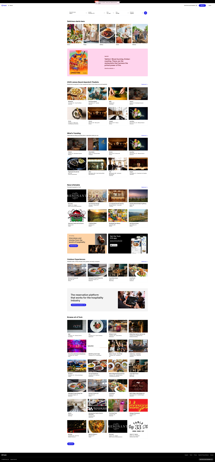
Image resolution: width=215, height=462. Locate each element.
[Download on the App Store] (118, 245)
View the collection (109, 68)
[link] (76, 96)
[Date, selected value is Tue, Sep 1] (113, 13)
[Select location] (104, 13)
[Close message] (118, 3)
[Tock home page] (4, 5)
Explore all (143, 84)
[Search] (145, 12)
